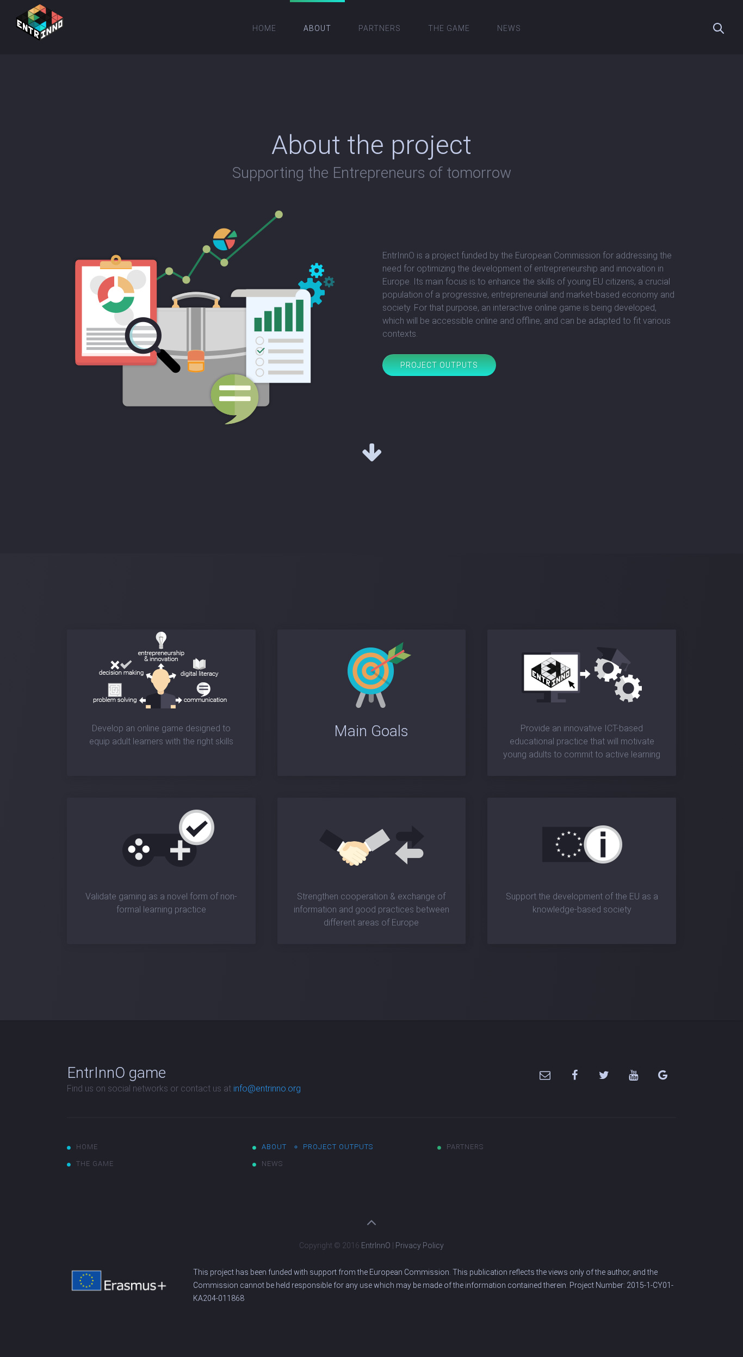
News (509, 28)
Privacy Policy (419, 1245)
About (317, 28)
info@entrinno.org (267, 1088)
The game (449, 28)
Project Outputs (439, 365)
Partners (379, 28)
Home (264, 28)
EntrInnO (376, 1245)
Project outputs (338, 1147)
